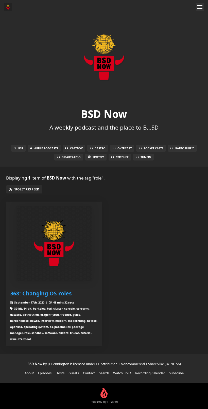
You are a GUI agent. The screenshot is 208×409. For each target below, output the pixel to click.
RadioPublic (184, 148)
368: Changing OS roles (41, 293)
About (29, 373)
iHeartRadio (71, 157)
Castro (100, 148)
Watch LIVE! (122, 373)
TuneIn (146, 157)
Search (104, 373)
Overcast (124, 148)
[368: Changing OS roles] (54, 243)
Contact (89, 373)
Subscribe (176, 373)
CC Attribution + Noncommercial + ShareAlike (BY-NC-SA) (138, 364)
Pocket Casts (153, 148)
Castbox (76, 148)
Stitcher (122, 157)
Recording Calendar (150, 373)
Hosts (60, 373)
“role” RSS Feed (26, 189)
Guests (73, 373)
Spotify (98, 157)
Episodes (44, 373)
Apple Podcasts (46, 148)
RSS (20, 148)
